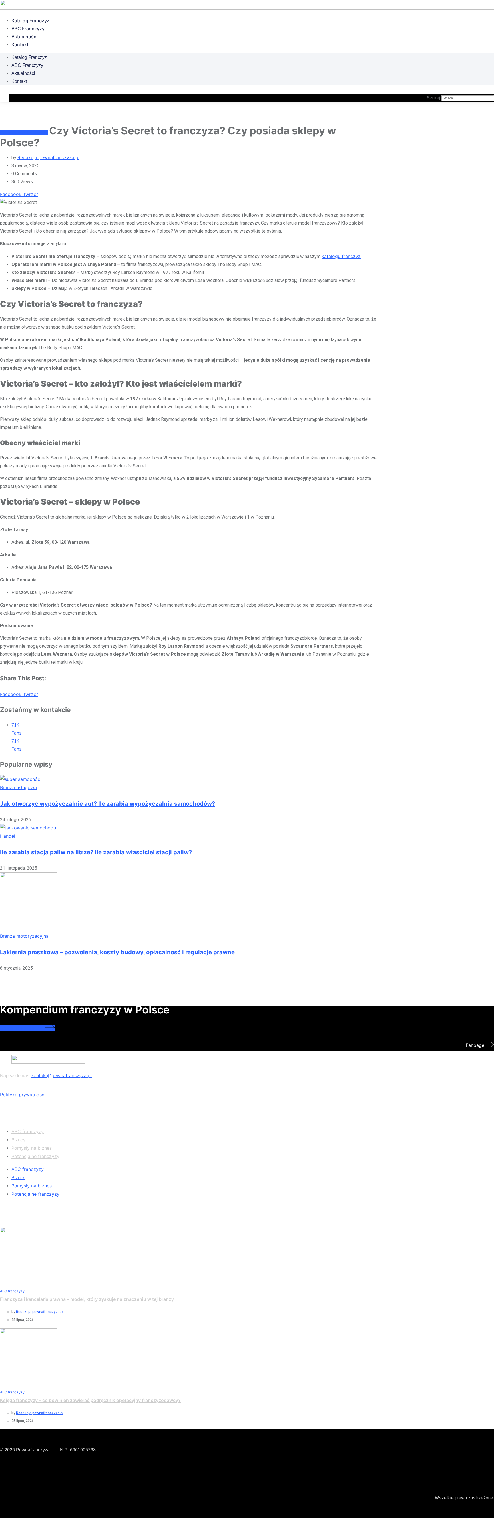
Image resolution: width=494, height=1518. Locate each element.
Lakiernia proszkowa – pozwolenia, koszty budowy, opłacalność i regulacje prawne (117, 952)
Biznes (18, 1140)
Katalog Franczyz (30, 20)
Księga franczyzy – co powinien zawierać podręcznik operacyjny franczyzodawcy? (90, 1400)
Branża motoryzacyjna (24, 936)
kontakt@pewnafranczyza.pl (61, 1075)
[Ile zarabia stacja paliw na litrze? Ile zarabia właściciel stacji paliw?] (28, 828)
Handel (7, 836)
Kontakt (20, 44)
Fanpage (475, 1045)
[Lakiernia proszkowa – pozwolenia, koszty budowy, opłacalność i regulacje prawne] (28, 928)
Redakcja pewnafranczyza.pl (48, 157)
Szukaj (433, 98)
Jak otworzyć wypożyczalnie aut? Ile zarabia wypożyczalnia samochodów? (107, 803)
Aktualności (24, 36)
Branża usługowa (18, 787)
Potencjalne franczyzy (35, 1156)
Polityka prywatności (22, 1094)
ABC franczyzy (28, 28)
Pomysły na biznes (31, 1148)
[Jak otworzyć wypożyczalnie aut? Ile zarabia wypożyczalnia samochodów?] (20, 779)
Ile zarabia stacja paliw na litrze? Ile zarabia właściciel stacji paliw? (96, 852)
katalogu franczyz (341, 256)
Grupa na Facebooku (22, 1028)
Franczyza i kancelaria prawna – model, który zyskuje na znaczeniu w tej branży (87, 1299)
